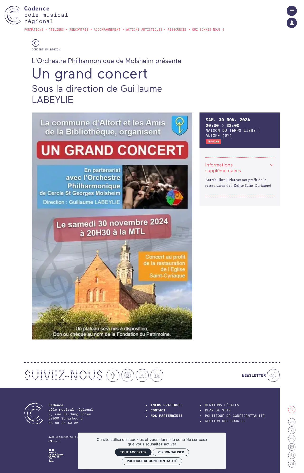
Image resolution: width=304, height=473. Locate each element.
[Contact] (291, 421)
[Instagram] (127, 375)
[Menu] (292, 11)
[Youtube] (142, 375)
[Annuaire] (291, 447)
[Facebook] (112, 375)
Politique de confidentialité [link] (152, 461)
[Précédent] (35, 43)
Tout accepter (133, 452)
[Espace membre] (291, 455)
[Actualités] (291, 463)
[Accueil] (46, 15)
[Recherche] (291, 409)
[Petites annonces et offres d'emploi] (291, 438)
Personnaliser (171, 452)
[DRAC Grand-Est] (55, 454)
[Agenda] (291, 430)
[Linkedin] (156, 375)
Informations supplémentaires (223, 167)
